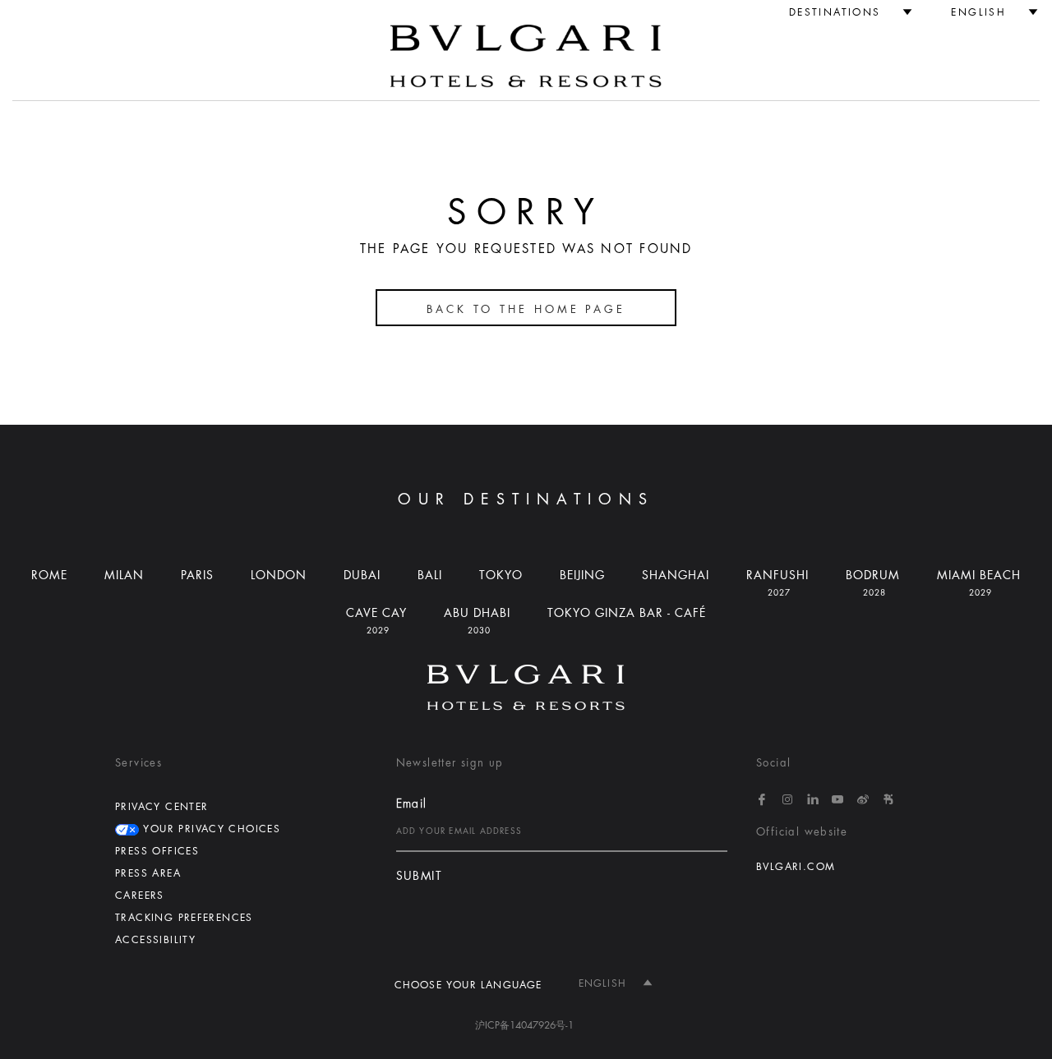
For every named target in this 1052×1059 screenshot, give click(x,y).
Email (411, 803)
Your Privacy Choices (209, 829)
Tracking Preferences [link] (184, 918)
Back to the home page (526, 309)
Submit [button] (419, 876)
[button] (844, 12)
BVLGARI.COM (795, 867)
